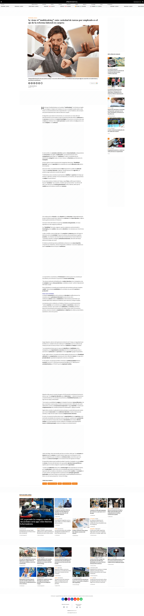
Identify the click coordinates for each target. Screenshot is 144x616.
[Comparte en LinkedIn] (37, 83)
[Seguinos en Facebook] (62, 599)
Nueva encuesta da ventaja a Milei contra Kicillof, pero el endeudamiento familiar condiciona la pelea (115, 512)
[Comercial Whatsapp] (80, 607)
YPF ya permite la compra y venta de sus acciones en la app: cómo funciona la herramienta (36, 521)
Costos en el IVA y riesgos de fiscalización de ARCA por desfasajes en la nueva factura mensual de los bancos (97, 561)
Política (52, 4)
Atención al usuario (65, 604)
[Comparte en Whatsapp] (34, 83)
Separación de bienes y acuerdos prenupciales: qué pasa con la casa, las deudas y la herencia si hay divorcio (116, 112)
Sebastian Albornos (33, 86)
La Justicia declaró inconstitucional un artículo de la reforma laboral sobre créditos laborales (116, 71)
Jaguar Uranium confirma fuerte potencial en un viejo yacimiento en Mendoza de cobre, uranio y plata (45, 532)
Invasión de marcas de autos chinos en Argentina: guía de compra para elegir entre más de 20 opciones (98, 581)
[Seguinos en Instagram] (69, 599)
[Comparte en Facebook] (29, 83)
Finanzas (60, 4)
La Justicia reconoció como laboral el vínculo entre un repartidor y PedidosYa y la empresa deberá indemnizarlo (115, 92)
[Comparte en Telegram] (39, 83)
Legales (76, 4)
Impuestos (68, 4)
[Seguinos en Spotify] (81, 599)
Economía (44, 4)
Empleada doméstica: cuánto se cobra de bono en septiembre (116, 150)
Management (110, 4)
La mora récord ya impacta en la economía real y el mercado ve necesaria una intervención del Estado (63, 561)
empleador (75, 483)
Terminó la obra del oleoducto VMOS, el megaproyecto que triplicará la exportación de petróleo (62, 581)
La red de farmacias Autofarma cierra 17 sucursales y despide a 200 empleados (80, 581)
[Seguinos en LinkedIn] (72, 599)
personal (44, 483)
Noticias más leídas (25, 495)
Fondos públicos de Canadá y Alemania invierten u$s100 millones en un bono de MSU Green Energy (44, 561)
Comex (101, 4)
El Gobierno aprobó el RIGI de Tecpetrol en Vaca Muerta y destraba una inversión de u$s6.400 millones (62, 512)
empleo (59, 483)
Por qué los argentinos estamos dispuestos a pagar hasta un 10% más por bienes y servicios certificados (27, 561)
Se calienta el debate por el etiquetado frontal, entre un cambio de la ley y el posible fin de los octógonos (98, 522)
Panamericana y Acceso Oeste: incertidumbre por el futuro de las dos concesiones (27, 532)
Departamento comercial (78, 605)
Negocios (84, 4)
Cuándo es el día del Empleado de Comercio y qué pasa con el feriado (98, 512)
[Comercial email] (77, 607)
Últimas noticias (35, 4)
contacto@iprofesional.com (72, 612)
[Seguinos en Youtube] (75, 599)
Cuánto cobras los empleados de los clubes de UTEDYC (116, 130)
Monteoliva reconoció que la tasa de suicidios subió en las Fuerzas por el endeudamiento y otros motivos (27, 581)
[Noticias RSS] (78, 599)
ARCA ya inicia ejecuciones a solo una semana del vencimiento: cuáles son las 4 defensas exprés (116, 561)
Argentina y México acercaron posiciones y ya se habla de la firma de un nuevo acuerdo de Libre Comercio (63, 571)
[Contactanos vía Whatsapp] (67, 607)
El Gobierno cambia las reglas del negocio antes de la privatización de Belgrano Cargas (44, 581)
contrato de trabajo (67, 483)
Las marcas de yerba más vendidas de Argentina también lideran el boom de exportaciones (63, 532)
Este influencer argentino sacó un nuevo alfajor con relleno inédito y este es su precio (63, 522)
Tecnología (93, 4)
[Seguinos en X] (66, 599)
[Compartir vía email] (42, 83)
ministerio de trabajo (52, 483)
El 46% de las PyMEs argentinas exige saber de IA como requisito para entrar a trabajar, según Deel (98, 532)
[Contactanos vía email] (64, 607)
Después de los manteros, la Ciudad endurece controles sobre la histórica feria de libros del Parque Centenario (98, 571)
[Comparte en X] (32, 83)
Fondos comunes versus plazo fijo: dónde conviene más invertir (80, 532)
